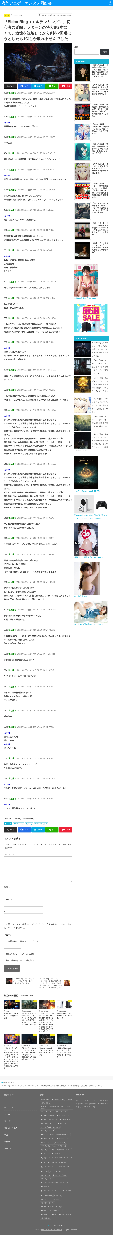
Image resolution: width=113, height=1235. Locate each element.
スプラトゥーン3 (47, 1142)
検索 (76, 47)
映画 (6, 1134)
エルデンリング (41, 824)
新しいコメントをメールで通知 (20, 953)
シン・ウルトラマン (48, 1138)
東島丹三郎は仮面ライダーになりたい (53, 1207)
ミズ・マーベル (56, 1171)
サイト (7, 911)
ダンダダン (45, 1150)
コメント (9, 854)
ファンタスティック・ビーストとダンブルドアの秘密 (56, 1166)
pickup (29, 824)
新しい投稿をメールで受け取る (20, 960)
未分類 (7, 1141)
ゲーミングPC (10, 1107)
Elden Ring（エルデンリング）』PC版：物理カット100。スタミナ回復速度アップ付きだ (100, 349)
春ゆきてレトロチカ (48, 1203)
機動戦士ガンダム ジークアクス (52, 1210)
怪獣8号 (58, 1195)
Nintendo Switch (59, 1099)
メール (8, 899)
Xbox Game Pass (47, 1112)
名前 (7, 886)
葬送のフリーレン (65, 1214)
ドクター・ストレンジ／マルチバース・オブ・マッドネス (56, 1158)
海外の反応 (45, 1214)
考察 (54, 1214)
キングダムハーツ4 (48, 1131)
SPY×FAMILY (46, 1103)
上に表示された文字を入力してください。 (23, 941)
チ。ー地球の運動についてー (62, 1150)
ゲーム (7, 15)
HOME (5, 1082)
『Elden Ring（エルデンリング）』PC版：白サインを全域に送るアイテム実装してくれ (100, 366)
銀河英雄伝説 (46, 1218)
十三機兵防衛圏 (47, 1195)
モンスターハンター (48, 1179)
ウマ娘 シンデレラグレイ (49, 1119)
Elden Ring (19, 824)
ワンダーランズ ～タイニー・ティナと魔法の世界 (56, 1191)
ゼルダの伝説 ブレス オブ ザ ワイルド (54, 1146)
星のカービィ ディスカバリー (51, 1199)
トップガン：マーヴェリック (51, 1153)
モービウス (45, 1186)
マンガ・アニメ (10, 1128)
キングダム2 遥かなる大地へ (51, 1127)
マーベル (8, 1121)
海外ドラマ (8, 1148)
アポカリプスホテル (48, 1115)
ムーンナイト (46, 1175)
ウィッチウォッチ (64, 1115)
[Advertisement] (91, 27)
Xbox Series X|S (62, 1112)
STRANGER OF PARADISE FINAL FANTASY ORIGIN (55, 1107)
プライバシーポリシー (57, 1225)
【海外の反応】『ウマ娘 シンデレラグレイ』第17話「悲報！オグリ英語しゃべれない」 (100, 405)
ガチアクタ (62, 1123)
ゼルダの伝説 (61, 1142)
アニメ (7, 1100)
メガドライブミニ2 (60, 1175)
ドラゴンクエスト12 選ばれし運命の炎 (54, 1162)
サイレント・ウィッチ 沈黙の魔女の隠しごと (56, 1134)
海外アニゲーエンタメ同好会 (27, 2)
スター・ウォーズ (64, 1138)
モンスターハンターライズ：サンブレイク (55, 1183)
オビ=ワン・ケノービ (48, 1123)
